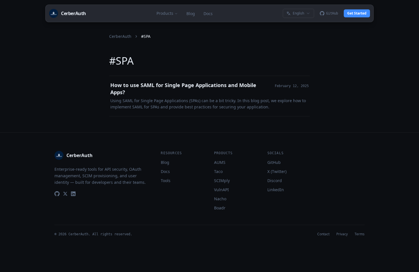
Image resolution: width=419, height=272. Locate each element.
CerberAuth (120, 36)
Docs (208, 13)
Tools (165, 180)
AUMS (219, 162)
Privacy (342, 234)
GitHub (274, 162)
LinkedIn (275, 189)
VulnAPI (221, 189)
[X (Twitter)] (65, 193)
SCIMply (222, 180)
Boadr (219, 208)
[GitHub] (57, 193)
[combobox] (298, 13)
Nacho (220, 198)
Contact (323, 234)
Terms (360, 234)
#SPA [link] (145, 36)
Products (164, 13)
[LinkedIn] (73, 193)
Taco (218, 171)
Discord (274, 180)
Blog (190, 13)
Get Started (357, 13)
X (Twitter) (276, 171)
